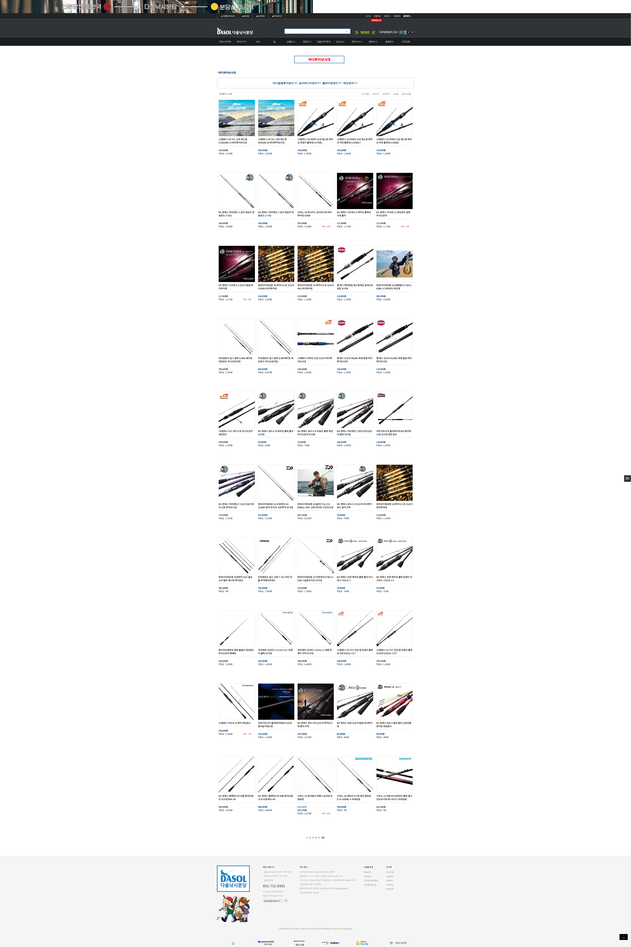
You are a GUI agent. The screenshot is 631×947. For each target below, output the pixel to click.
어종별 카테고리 (229, 16)
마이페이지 (278, 16)
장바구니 (387, 16)
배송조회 (390, 889)
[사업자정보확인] (341, 888)
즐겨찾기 (407, 16)
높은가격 (386, 94)
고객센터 (261, 16)
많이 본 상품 (406, 94)
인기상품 (365, 94)
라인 (258, 41)
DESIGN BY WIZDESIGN (342, 929)
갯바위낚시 (356, 41)
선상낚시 (340, 41)
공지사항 (390, 872)
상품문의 (390, 876)
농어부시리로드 (308, 83)
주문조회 (397, 16)
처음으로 (367, 872)
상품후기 (390, 880)
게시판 (246, 16)
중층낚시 (307, 41)
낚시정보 (390, 885)
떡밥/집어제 (225, 41)
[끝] (323, 837)
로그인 (368, 16)
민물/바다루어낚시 (324, 43)
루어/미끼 (241, 41)
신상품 (395, 94)
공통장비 (389, 41)
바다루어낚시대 (227, 72)
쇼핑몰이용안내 (370, 885)
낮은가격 (376, 94)
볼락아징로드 (330, 83)
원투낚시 (373, 41)
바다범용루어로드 (283, 83)
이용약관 (367, 876)
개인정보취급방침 (371, 880)
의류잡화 (406, 41)
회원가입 (377, 16)
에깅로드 (348, 83)
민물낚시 (291, 41)
